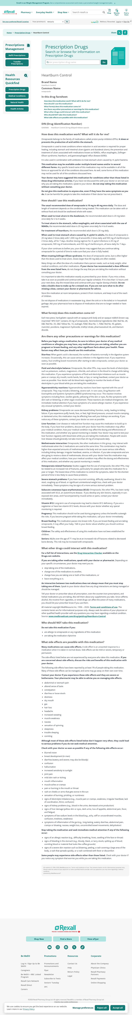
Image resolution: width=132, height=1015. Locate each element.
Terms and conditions (78, 867)
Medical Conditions (17, 96)
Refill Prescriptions (17, 55)
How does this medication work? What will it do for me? (67, 101)
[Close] (115, 3)
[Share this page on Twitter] (119, 32)
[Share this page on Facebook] (125, 32)
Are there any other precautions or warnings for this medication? (71, 109)
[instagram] (58, 947)
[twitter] (74, 947)
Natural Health (17, 102)
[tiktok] (82, 947)
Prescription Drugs (22, 33)
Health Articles (17, 109)
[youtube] (49, 947)
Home (9, 33)
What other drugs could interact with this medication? (67, 112)
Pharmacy (26, 12)
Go (67, 21)
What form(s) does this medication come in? (62, 106)
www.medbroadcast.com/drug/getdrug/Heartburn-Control (77, 616)
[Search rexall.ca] (103, 12)
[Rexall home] (10, 12)
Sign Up (126, 22)
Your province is (38, 22)
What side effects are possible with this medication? (66, 117)
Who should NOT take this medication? (60, 115)
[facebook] (66, 947)
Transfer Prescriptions (17, 62)
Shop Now (62, 12)
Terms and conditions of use (103, 607)
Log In (118, 22)
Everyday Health (44, 12)
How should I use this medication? (58, 104)
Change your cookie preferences (66, 1002)
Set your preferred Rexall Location (16, 22)
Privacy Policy (28, 1009)
